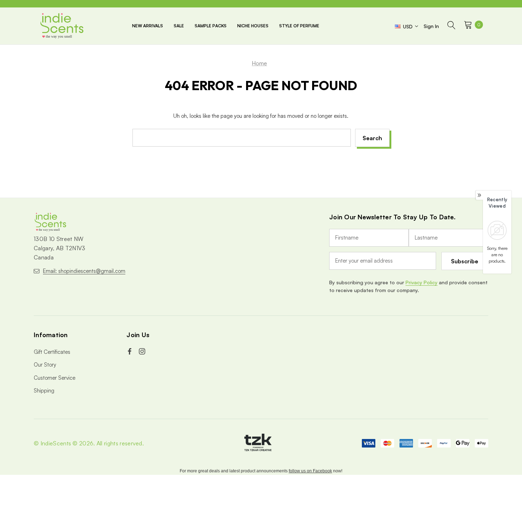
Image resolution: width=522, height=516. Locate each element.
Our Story (45, 364)
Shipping (44, 390)
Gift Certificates (52, 351)
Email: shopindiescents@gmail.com (84, 271)
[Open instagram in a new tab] (143, 351)
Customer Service (54, 377)
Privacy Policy (421, 282)
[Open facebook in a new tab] (130, 351)
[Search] (451, 26)
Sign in (431, 26)
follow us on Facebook (310, 470)
